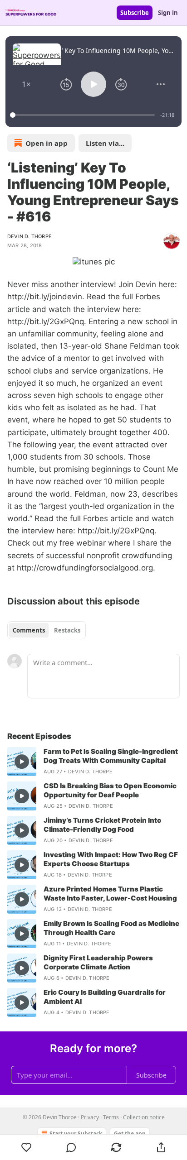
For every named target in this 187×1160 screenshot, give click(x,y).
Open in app (46, 143)
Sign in (168, 13)
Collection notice (144, 1117)
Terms (111, 1117)
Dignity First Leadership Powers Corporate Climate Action (98, 962)
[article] (93, 761)
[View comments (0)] (71, 1147)
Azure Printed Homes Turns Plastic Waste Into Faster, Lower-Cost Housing (110, 893)
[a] (22, 761)
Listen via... (105, 143)
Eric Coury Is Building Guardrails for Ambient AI (105, 997)
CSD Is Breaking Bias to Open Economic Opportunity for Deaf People (110, 790)
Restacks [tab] (67, 630)
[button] (26, 84)
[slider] (84, 115)
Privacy (90, 1117)
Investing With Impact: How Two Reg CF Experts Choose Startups (111, 859)
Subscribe (134, 13)
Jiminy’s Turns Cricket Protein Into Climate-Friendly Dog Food (102, 825)
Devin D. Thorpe (29, 236)
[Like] (26, 1147)
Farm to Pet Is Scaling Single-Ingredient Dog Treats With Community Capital (111, 756)
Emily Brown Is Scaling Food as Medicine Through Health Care (111, 928)
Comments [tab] (29, 630)
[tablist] (46, 630)
